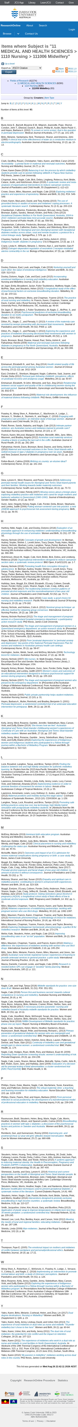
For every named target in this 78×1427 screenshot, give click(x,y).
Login (72, 29)
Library (32, 2)
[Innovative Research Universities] (24, 1393)
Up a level (10, 63)
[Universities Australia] (42, 1393)
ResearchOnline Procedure (39, 1380)
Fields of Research (19, 80)
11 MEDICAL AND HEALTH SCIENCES (36, 83)
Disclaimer (51, 1421)
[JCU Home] (24, 12)
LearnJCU (45, 2)
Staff (6, 2)
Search (43, 25)
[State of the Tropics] (64, 1393)
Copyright (15, 1380)
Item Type (49, 98)
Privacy (40, 1421)
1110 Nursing (31, 86)
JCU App (19, 2)
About (29, 25)
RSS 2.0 (60, 71)
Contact (60, 2)
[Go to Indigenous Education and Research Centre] (5, 1401)
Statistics (63, 1380)
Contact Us (31, 33)
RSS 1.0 (72, 69)
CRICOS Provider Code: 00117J (39, 1415)
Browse (7, 33)
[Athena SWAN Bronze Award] (9, 1393)
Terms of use (28, 1421)
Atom (61, 69)
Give (71, 2)
